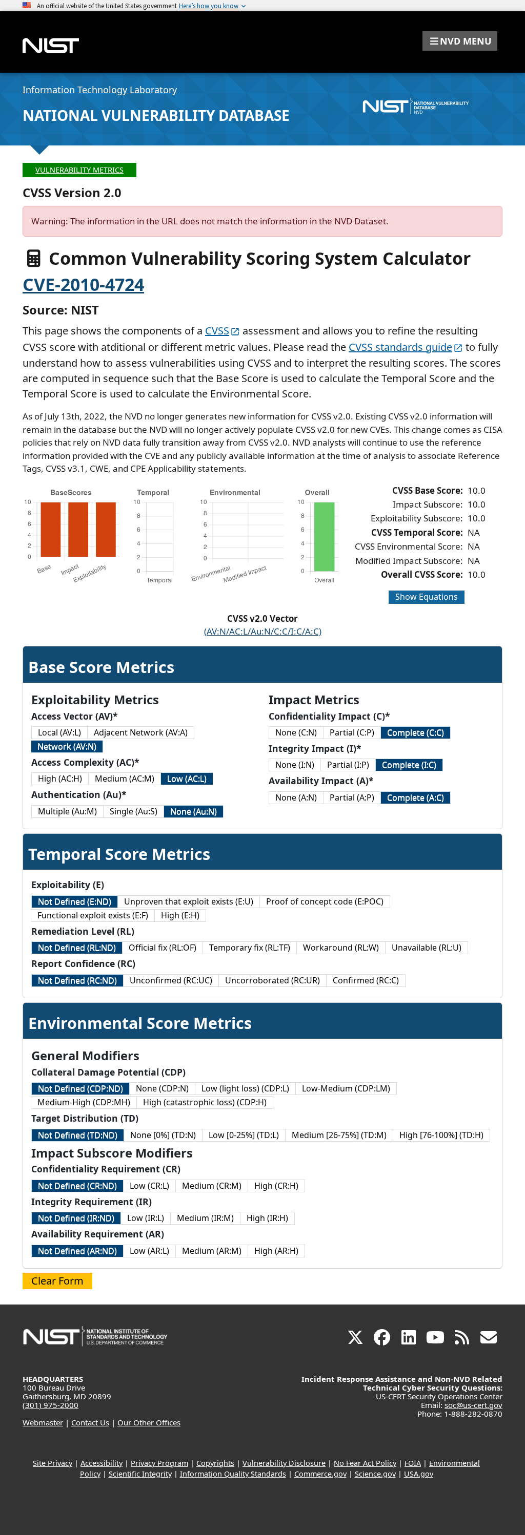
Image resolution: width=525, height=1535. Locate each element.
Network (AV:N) (66, 746)
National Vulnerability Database (156, 115)
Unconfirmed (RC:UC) (171, 980)
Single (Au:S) (133, 811)
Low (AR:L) (149, 1250)
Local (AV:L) (59, 732)
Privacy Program (159, 1463)
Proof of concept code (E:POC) (324, 901)
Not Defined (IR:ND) (76, 1218)
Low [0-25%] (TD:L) (244, 1135)
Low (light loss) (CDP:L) (245, 1088)
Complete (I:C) (409, 764)
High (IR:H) (267, 1218)
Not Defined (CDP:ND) (80, 1088)
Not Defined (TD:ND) (77, 1135)
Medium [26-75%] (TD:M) (339, 1135)
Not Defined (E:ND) (74, 901)
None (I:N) (294, 764)
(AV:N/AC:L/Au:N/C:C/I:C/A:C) (262, 631)
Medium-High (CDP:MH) (83, 1102)
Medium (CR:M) (211, 1185)
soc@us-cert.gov (473, 1405)
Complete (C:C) (415, 732)
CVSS (217, 331)
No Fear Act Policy (365, 1463)
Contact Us (90, 1422)
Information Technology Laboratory (100, 89)
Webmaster (43, 1422)
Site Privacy (52, 1463)
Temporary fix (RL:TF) (249, 947)
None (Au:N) (193, 811)
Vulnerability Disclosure (284, 1463)
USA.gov (418, 1474)
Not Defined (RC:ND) (77, 980)
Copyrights (215, 1463)
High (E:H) (180, 915)
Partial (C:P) (352, 732)
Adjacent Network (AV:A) (141, 732)
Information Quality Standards (233, 1474)
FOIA (413, 1463)
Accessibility (101, 1463)
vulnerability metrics (79, 170)
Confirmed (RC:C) (366, 980)
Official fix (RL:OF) (162, 947)
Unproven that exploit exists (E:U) (188, 901)
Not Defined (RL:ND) (77, 947)
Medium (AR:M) (211, 1250)
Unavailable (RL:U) (426, 947)
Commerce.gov (320, 1474)
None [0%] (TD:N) (163, 1135)
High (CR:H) (276, 1185)
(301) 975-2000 (50, 1405)
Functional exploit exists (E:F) (92, 915)
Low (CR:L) (149, 1185)
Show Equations (426, 596)
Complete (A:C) (415, 797)
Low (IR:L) (145, 1218)
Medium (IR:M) (205, 1218)
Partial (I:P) (348, 764)
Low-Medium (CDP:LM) (346, 1088)
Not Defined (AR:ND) (77, 1250)
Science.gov (375, 1474)
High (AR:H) (276, 1250)
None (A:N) (296, 797)
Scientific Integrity (140, 1474)
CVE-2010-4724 (83, 284)
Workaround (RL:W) (341, 947)
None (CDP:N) (162, 1088)
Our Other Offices (148, 1422)
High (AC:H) (60, 778)
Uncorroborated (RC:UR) (272, 980)
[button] (459, 41)
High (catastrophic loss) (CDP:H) (205, 1102)
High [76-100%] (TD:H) (441, 1135)
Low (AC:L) (187, 778)
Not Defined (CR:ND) (77, 1185)
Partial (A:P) (352, 797)
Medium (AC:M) (124, 778)
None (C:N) (296, 732)
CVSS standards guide (400, 347)
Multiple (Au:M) (67, 811)
